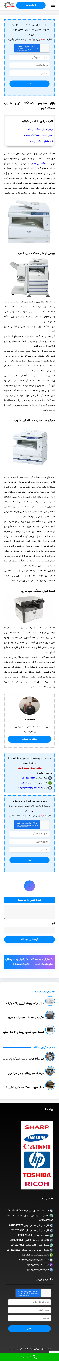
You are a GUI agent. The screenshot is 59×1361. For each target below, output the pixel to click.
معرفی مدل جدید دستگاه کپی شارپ (38, 135)
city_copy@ (33, 1264)
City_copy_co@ (35, 1269)
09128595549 (17, 1230)
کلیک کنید (25, 783)
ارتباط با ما (31, 5)
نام (53, 923)
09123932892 (13, 1250)
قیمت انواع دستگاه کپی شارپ (41, 141)
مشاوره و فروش (29, 739)
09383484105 (16, 1240)
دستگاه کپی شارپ (39, 163)
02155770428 (25, 1235)
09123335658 (29, 778)
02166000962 (46, 1220)
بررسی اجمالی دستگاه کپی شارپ (40, 129)
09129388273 (16, 1225)
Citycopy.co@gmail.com (30, 787)
